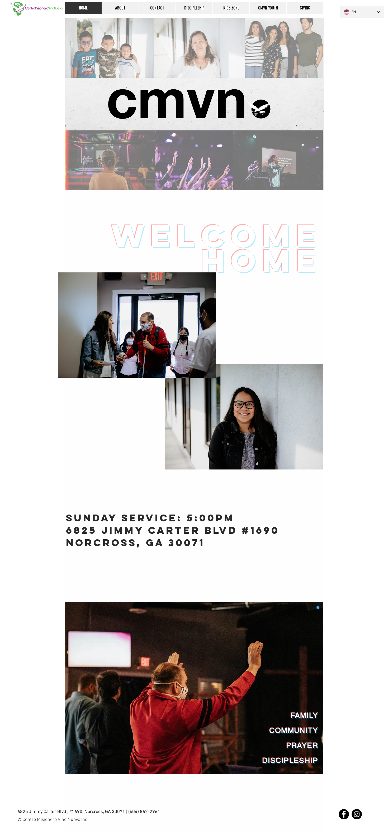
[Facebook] (344, 814)
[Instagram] (357, 814)
